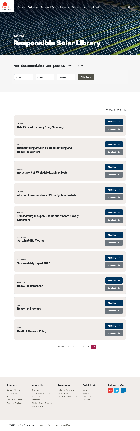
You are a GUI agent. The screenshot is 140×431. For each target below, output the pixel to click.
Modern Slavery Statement (42, 403)
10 (94, 346)
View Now (112, 121)
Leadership (36, 396)
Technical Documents (66, 390)
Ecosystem (11, 396)
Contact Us (87, 396)
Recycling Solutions (14, 403)
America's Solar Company (42, 393)
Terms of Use (65, 425)
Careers (75, 7)
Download (112, 129)
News (85, 390)
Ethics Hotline (37, 406)
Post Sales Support (14, 399)
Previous (61, 346)
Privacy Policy (53, 425)
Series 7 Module (13, 390)
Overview (35, 390)
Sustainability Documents (67, 396)
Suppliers (86, 399)
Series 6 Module (13, 393)
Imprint (42, 425)
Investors (86, 7)
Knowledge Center (64, 393)
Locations (36, 399)
